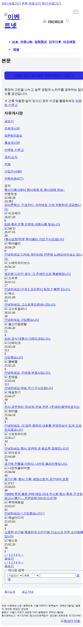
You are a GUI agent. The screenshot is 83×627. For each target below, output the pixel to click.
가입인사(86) (13, 171)
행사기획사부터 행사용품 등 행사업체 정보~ (34, 189)
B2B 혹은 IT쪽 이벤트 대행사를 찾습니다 (32, 224)
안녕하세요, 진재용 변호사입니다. (27, 372)
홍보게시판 (12, 142)
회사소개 (9, 591)
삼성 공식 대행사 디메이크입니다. (27, 338)
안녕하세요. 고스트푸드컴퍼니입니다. (30, 304)
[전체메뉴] (76, 12)
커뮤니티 (26, 41)
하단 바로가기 (51, 3)
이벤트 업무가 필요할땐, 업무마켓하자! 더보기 (44, 75)
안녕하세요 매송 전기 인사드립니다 (28, 388)
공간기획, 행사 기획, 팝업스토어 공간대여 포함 (36, 479)
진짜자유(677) (13, 178)
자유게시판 (12, 128)
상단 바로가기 (11, 3)
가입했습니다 (13, 357)
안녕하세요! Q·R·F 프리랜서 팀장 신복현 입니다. (37, 289)
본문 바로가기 (31, 3)
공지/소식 (11, 157)
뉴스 (15, 41)
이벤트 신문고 (14, 150)
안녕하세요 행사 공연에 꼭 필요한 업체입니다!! (36, 448)
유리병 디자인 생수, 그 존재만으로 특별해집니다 (37, 274)
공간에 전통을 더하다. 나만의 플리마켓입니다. (36, 463)
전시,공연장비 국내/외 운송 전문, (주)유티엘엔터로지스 (42, 406)
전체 (7, 164)
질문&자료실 (13, 135)
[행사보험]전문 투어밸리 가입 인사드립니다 (34, 239)
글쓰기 (9, 121)
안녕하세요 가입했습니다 (21, 319)
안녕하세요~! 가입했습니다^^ (24, 513)
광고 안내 (27, 591)
